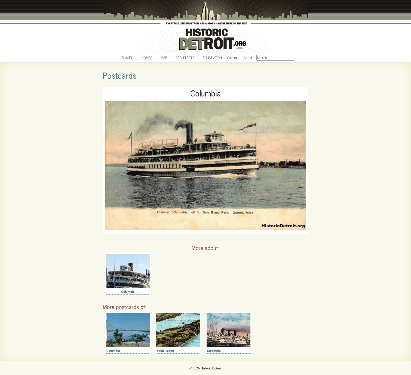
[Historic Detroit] (205, 26)
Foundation (212, 57)
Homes (146, 57)
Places (127, 57)
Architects (185, 57)
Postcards (120, 76)
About (248, 57)
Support (232, 57)
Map (164, 57)
